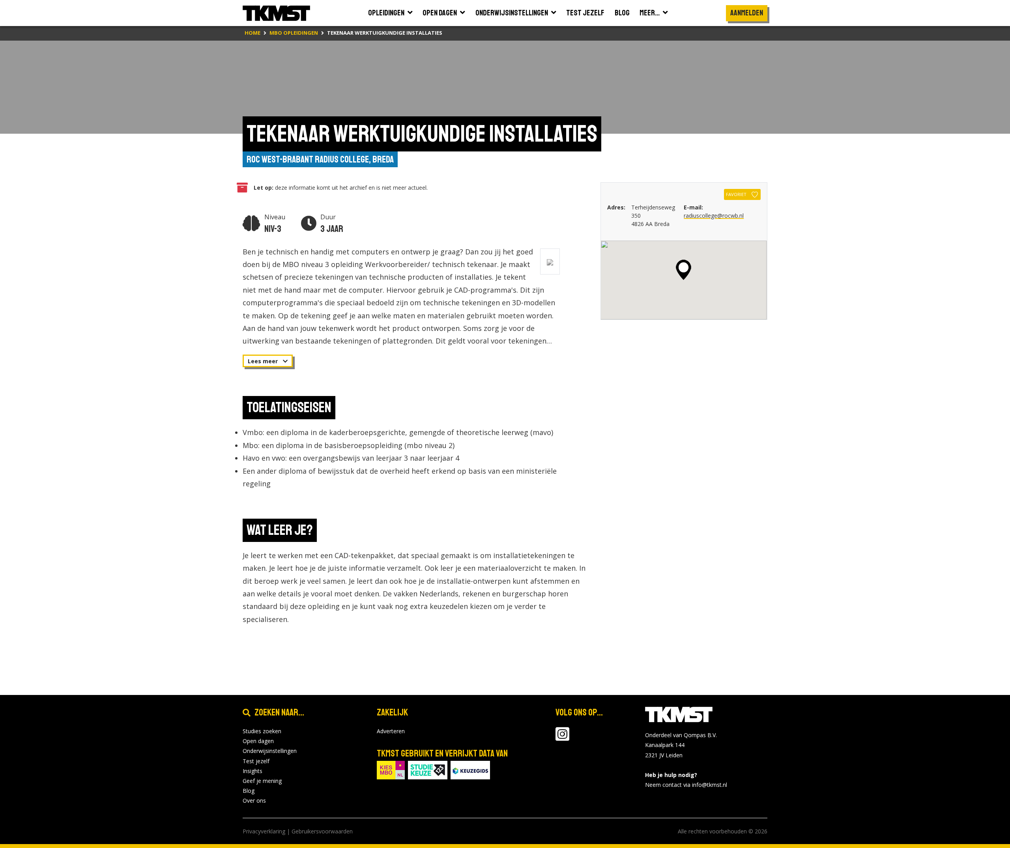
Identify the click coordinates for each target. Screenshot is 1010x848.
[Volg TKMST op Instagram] (562, 738)
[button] (683, 270)
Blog (248, 790)
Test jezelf (256, 761)
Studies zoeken (262, 731)
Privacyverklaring (264, 831)
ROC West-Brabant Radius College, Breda (320, 159)
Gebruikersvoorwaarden (322, 831)
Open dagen (258, 741)
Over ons (254, 800)
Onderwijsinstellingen (270, 751)
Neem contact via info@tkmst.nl (686, 784)
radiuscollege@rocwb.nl (714, 215)
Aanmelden (746, 13)
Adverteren (391, 731)
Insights (252, 771)
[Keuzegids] (470, 769)
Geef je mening (262, 780)
